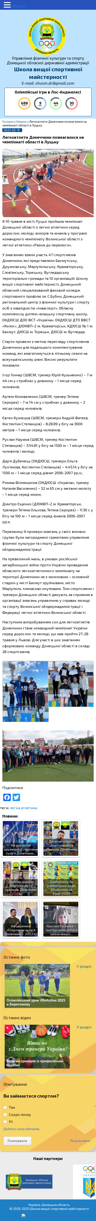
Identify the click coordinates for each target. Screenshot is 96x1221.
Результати (80, 1140)
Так (11, 1107)
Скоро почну (19, 1114)
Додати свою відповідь (21, 1129)
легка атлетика (23, 807)
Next (90, 1182)
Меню (18, 6)
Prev (6, 1182)
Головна (8, 121)
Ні (10, 1121)
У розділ (84, 966)
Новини (21, 121)
